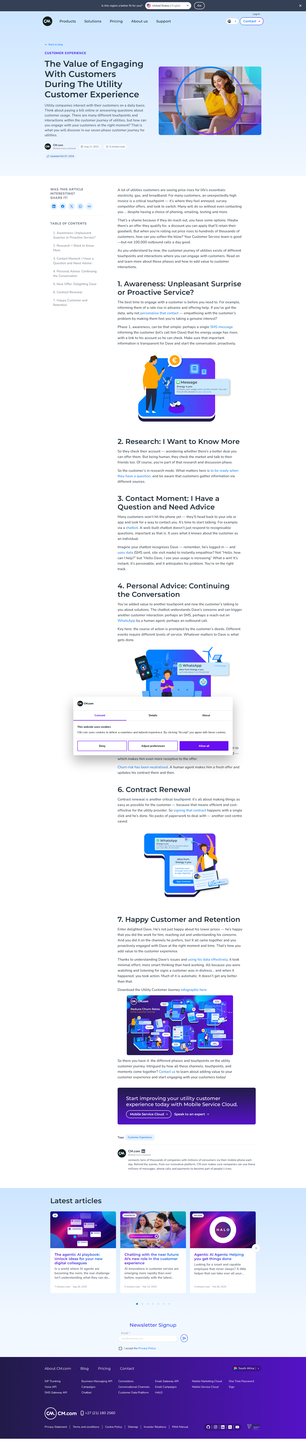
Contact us (167, 1071)
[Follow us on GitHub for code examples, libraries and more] (208, 1427)
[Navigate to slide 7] (169, 1304)
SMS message (221, 327)
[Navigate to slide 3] (147, 1304)
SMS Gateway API (56, 1392)
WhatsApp (126, 620)
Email (125, 1333)
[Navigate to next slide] (256, 1248)
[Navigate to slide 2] (142, 1304)
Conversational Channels (134, 1387)
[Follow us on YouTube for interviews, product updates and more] (237, 1427)
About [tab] (206, 715)
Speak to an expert (189, 1114)
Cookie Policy (113, 1427)
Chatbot (86, 1392)
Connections (126, 1381)
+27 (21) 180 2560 (100, 1413)
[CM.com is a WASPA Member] (254, 1427)
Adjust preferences (153, 745)
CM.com (58, 145)
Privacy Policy (147, 1348)
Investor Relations (155, 1427)
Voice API (50, 1387)
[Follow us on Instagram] (215, 1427)
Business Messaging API (96, 1381)
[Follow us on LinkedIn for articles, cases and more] (222, 1427)
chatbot (132, 527)
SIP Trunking (53, 1381)
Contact (249, 21)
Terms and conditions (86, 1427)
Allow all (204, 745)
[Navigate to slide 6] (163, 1304)
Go (199, 5)
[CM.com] (47, 21)
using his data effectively (208, 959)
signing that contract (190, 810)
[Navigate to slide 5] (158, 1304)
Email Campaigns (166, 1387)
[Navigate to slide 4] (153, 1304)
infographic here (194, 989)
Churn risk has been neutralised (143, 767)
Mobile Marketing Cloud (207, 1381)
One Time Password (241, 1381)
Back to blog (56, 44)
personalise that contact (159, 313)
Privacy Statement (56, 1427)
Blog (84, 1368)
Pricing (116, 21)
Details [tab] (153, 715)
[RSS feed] (230, 1427)
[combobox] (168, 5)
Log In (256, 14)
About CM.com (58, 1368)
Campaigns (88, 1387)
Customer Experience (65, 53)
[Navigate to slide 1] (137, 1304)
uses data (125, 552)
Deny (102, 745)
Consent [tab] (100, 715)
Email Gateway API (167, 1381)
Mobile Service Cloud (147, 1114)
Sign (231, 1387)
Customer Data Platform (133, 1392)
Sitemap (133, 1427)
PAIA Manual (180, 1427)
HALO (159, 1392)
